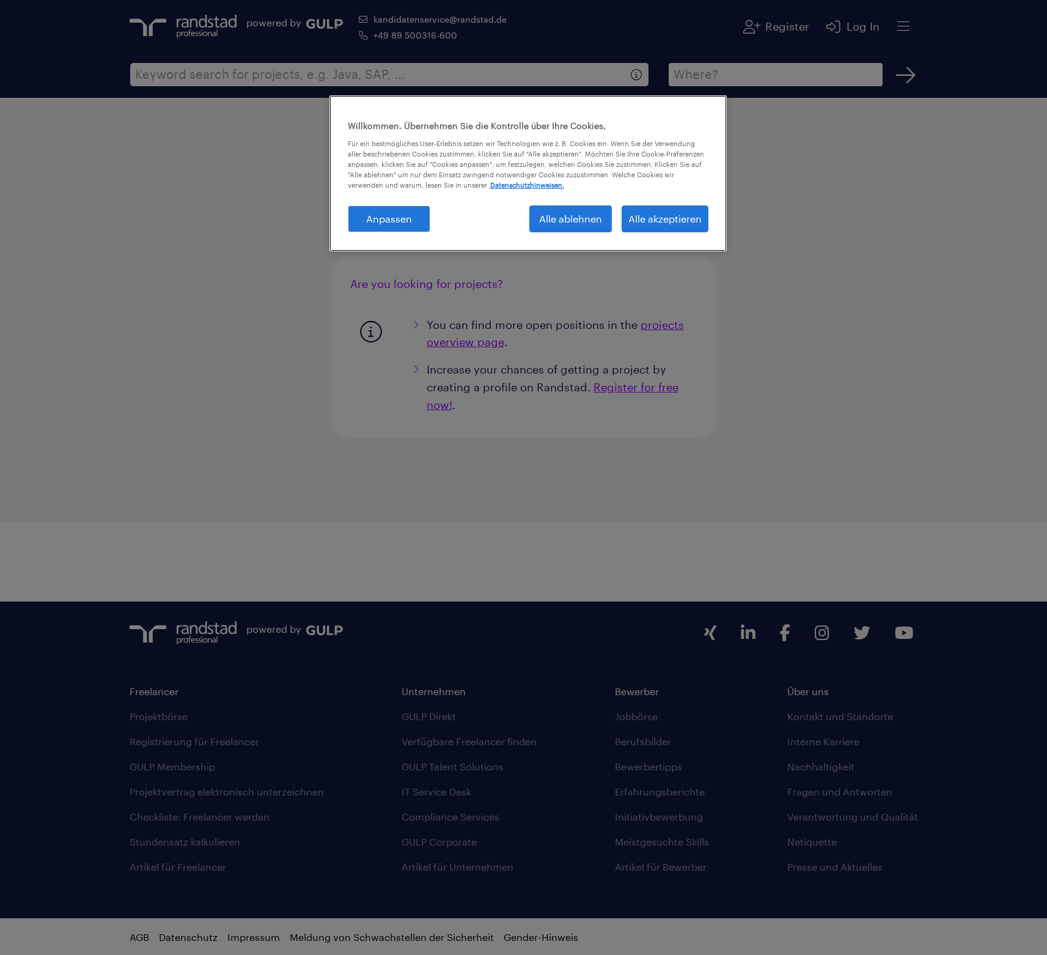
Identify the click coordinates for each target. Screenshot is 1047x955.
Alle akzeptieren (665, 218)
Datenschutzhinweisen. (527, 185)
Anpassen (389, 218)
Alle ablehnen (570, 218)
